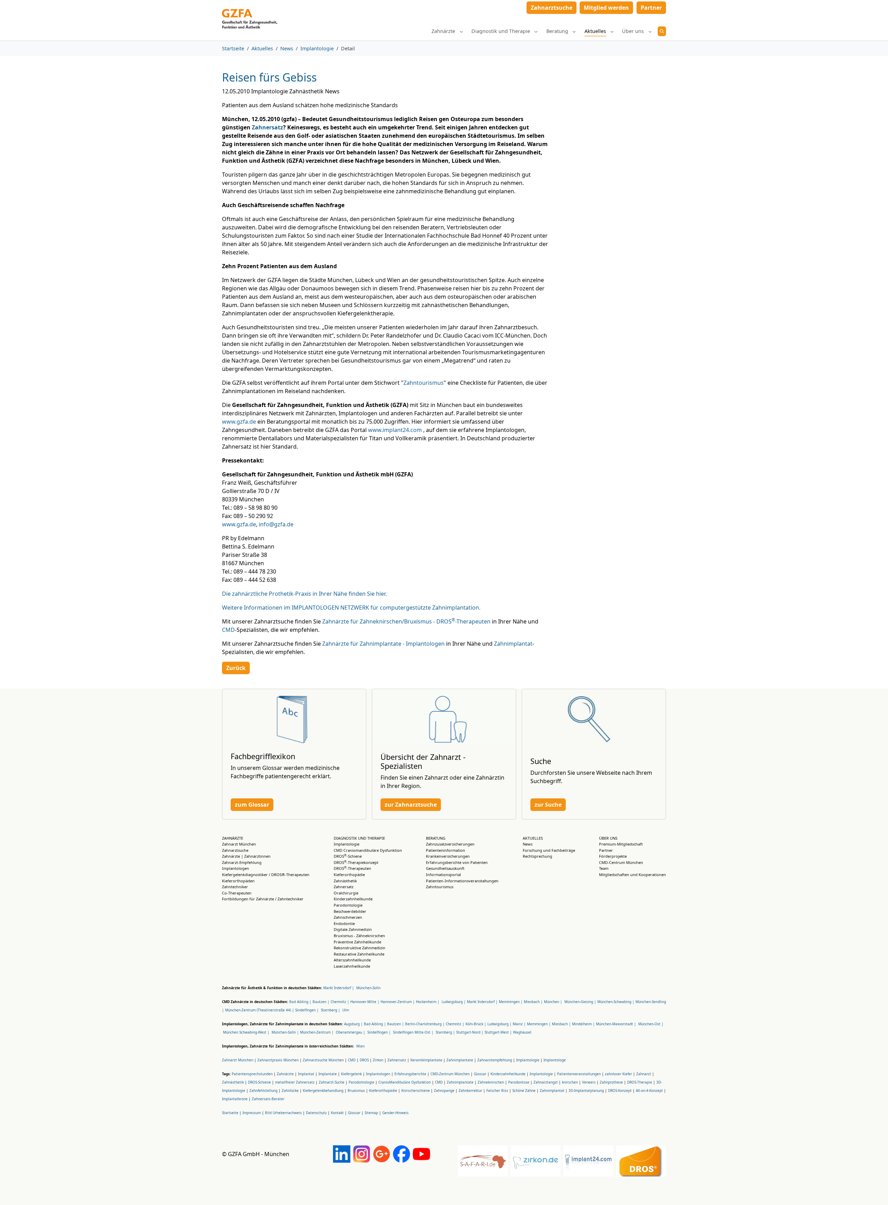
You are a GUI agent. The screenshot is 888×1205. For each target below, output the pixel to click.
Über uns (608, 838)
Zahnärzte (232, 838)
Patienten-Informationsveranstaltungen (462, 880)
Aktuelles (533, 838)
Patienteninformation (445, 850)
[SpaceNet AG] (249, 9)
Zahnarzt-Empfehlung (242, 862)
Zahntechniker (235, 886)
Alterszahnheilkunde (352, 959)
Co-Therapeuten (236, 893)
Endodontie (344, 923)
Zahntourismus (423, 383)
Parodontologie (348, 905)
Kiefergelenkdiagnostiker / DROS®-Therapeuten (265, 874)
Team (603, 868)
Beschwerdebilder (350, 911)
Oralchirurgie (346, 893)
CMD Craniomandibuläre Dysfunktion (368, 850)
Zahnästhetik (345, 880)
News (527, 844)
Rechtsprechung (537, 856)
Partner (606, 850)
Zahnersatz (267, 127)
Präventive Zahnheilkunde (357, 941)
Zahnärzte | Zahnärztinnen (246, 856)
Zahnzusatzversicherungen (450, 844)
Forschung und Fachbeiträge (549, 850)
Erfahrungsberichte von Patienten (457, 862)
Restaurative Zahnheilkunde (359, 954)
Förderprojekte (613, 856)
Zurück (236, 668)
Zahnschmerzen (348, 917)
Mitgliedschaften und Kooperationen (632, 874)
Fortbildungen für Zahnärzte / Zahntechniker (263, 898)
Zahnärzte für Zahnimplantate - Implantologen (383, 643)
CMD (228, 630)
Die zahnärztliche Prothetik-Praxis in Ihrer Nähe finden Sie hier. (304, 593)
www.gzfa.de (239, 421)
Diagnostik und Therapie (359, 838)
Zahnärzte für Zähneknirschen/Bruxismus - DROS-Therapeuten (406, 621)
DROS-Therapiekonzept (356, 862)
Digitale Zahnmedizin (353, 929)
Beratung (435, 838)
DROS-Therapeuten (352, 868)
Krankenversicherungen (448, 856)
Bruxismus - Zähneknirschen (359, 935)
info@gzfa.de (276, 524)
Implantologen (235, 868)
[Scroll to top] (872, 1189)
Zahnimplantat (513, 643)
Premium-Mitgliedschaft (621, 844)
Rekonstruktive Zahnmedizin (359, 947)
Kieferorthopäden (238, 880)
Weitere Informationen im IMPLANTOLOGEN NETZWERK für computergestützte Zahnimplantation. (351, 607)
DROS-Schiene (348, 856)
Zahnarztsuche (235, 850)
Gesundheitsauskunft (445, 868)
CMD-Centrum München (621, 862)
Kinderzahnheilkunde (353, 898)
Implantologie (346, 844)
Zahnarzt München (239, 844)
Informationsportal (443, 874)
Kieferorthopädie (349, 874)
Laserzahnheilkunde (352, 966)
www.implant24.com (395, 430)
